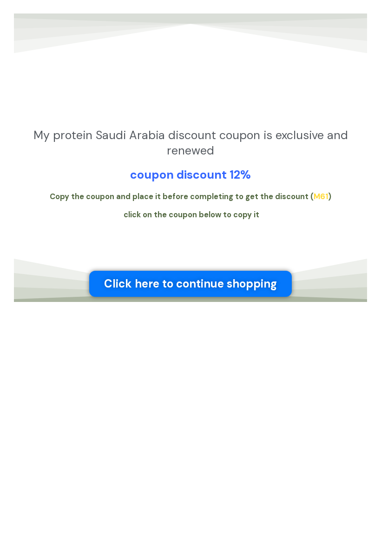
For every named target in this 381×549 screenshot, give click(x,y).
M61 (321, 196)
